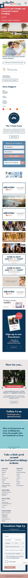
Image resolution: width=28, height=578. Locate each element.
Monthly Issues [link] (19, 485)
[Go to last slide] (2, 388)
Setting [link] (18, 481)
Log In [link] (3, 507)
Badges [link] (4, 520)
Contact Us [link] (4, 505)
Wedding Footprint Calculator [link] (6, 486)
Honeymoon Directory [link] (5, 494)
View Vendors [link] (14, 156)
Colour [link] (18, 476)
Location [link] (18, 478)
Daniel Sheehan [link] (6, 77)
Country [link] (4, 97)
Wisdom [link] (4, 472)
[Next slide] (25, 388)
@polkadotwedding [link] (14, 416)
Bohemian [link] (5, 91)
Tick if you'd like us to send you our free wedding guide (15, 557)
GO (22, 162)
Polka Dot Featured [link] (14, 386)
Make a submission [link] (6, 512)
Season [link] (18, 483)
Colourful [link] (4, 93)
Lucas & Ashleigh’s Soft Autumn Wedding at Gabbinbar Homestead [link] (14, 392)
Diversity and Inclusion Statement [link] (6, 503)
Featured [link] (4, 20)
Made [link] (3, 474)
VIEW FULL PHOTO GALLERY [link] (10, 80)
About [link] (3, 500)
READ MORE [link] (14, 136)
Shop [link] (3, 481)
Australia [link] (4, 102)
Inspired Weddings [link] (14, 20)
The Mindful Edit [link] (6, 483)
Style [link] (17, 479)
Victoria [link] (4, 103)
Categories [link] (19, 470)
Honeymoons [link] (5, 478)
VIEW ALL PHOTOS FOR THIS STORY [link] (14, 62)
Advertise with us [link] (6, 519)
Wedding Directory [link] (6, 492)
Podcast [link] (4, 479)
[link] (2, 6)
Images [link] (18, 474)
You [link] (3, 476)
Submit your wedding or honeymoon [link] (5, 516)
